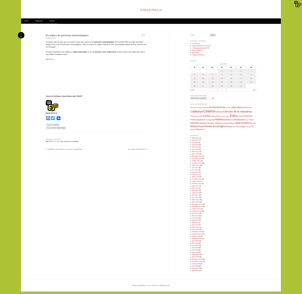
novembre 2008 (197, 261)
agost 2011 (195, 186)
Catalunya (196, 111)
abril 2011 (195, 195)
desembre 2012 (197, 156)
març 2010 (195, 225)
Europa (239, 116)
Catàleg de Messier (198, 55)
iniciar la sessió (55, 141)
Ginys (26, 21)
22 (222, 82)
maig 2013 (195, 145)
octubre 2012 (196, 161)
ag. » (254, 90)
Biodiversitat (247, 107)
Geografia (210, 120)
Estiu (54, 128)
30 (231, 86)
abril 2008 (195, 270)
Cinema (209, 111)
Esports (227, 116)
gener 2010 (195, 229)
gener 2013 (195, 154)
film (205, 120)
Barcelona (237, 107)
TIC (252, 127)
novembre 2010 (197, 206)
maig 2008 (195, 268)
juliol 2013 (195, 140)
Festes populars (197, 120)
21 (212, 82)
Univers (192, 129)
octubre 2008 (196, 264)
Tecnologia (240, 127)
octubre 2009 (196, 236)
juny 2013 (195, 142)
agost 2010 (195, 213)
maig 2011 (195, 193)
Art (210, 107)
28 (212, 86)
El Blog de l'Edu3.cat (151, 9)
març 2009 (195, 252)
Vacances (200, 129)
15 (222, 78)
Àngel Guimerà (196, 50)
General (56, 125)
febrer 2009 (195, 254)
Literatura (203, 123)
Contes (206, 116)
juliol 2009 (195, 243)
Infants (251, 120)
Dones (218, 116)
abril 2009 (195, 250)
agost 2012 (195, 165)
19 (194, 82)
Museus (253, 123)
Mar (223, 123)
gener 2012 (195, 177)
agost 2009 (195, 241)
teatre (234, 126)
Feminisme (247, 116)
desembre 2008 (197, 259)
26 (194, 86)
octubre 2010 (196, 209)
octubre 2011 (196, 181)
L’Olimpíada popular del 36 (200, 48)
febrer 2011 (195, 199)
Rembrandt (195, 52)
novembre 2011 (197, 179)
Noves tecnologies (215, 126)
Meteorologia (61, 128)
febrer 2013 (195, 151)
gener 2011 (195, 202)
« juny (192, 90)
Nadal (201, 126)
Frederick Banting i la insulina (201, 46)
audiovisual (229, 107)
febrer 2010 (195, 227)
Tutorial (51, 21)
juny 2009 (195, 245)
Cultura (213, 116)
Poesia (229, 126)
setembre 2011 (196, 183)
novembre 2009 (197, 234)
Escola (223, 116)
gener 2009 (195, 257)
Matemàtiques (229, 123)
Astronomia (218, 107)
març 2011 (195, 197)
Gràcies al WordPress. (139, 285)
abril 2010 (195, 222)
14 (212, 78)
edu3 (54, 38)
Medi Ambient (242, 123)
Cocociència (196, 43)
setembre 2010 (196, 211)
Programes (39, 21)
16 (231, 78)
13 (203, 78)
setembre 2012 (196, 163)
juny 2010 (195, 218)
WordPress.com (164, 285)
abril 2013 (195, 147)
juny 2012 (195, 170)
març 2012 (195, 174)
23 (231, 82)
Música (194, 126)
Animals (199, 107)
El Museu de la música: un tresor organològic (64, 149)
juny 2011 (195, 190)
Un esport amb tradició (138, 149)
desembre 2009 (197, 231)
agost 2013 (195, 138)
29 (222, 86)
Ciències (219, 112)
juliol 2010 (195, 216)
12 (194, 78)
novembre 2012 (197, 158)
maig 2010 (195, 220)
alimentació (193, 107)
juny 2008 (195, 266)
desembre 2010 (197, 204)
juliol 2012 (195, 167)
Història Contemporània (234, 120)
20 (203, 82)
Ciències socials (196, 116)
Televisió (248, 126)
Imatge (247, 120)
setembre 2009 (196, 238)
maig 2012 (195, 172)
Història (219, 119)
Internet (194, 123)
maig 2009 (195, 248)
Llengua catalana (214, 123)
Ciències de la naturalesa (237, 111)
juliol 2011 (195, 188)
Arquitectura (205, 107)
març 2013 (195, 149)
